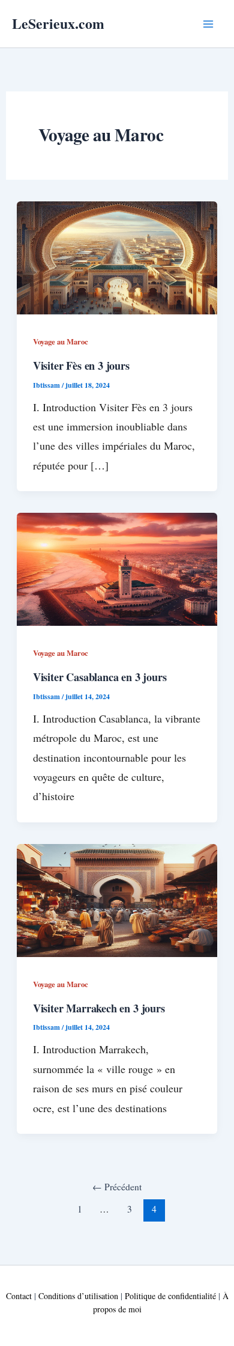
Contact (19, 1296)
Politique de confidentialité (170, 1296)
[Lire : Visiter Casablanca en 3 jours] (117, 567)
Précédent (117, 1187)
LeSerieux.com (58, 23)
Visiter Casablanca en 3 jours (100, 677)
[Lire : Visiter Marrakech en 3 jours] (117, 899)
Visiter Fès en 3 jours (81, 365)
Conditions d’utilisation (78, 1296)
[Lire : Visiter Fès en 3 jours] (117, 256)
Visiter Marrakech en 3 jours (99, 1008)
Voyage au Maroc (60, 341)
